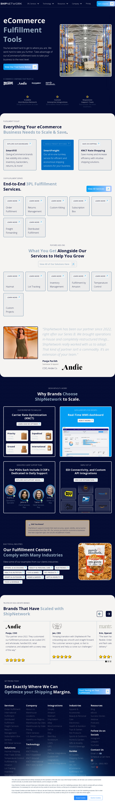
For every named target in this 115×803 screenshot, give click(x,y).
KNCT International (34, 761)
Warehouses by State (35, 726)
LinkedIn (94, 741)
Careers (29, 739)
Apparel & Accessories (74, 711)
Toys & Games (75, 729)
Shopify (51, 709)
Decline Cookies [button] (96, 798)
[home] (11, 3)
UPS (50, 746)
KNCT (28, 748)
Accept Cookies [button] (80, 798)
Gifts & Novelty (76, 743)
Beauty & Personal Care (77, 718)
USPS (50, 743)
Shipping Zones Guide (76, 760)
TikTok (50, 729)
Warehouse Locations (31, 714)
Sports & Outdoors (78, 736)
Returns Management (10, 731)
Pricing (88, 3)
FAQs (93, 726)
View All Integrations (57, 763)
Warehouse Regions (35, 719)
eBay (50, 722)
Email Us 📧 (96, 753)
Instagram (95, 738)
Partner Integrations (57, 753)
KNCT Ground (32, 758)
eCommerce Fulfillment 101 (76, 770)
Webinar (94, 719)
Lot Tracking (9, 768)
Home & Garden (76, 739)
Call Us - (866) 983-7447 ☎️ (99, 765)
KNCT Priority (32, 751)
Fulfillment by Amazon (10, 763)
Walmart (51, 716)
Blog (93, 709)
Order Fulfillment (12, 709)
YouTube (95, 745)
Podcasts (95, 722)
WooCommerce (55, 726)
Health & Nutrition (77, 726)
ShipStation (53, 719)
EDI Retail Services (12, 743)
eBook (94, 712)
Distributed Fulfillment (9, 721)
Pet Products (75, 733)
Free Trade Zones (12, 754)
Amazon (51, 712)
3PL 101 (72, 765)
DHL (50, 749)
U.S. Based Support (35, 736)
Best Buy (52, 736)
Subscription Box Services (12, 738)
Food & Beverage (77, 746)
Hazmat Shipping (12, 751)
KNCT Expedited (33, 754)
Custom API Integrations (53, 758)
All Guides (74, 754)
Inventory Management (10, 773)
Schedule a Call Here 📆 (100, 758)
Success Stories (98, 716)
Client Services (32, 733)
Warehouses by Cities (36, 722)
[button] (33, 3)
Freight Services (11, 726)
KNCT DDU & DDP (34, 765)
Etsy (49, 733)
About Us (30, 709)
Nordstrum (53, 739)
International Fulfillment (10, 714)
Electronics (74, 722)
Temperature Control (14, 758)
